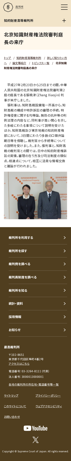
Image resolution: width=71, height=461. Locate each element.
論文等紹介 (19, 63)
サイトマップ (11, 395)
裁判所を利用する (21, 237)
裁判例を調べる (19, 263)
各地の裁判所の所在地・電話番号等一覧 (34, 384)
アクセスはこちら (19, 364)
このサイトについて (15, 406)
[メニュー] (64, 7)
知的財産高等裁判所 (28, 58)
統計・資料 (16, 303)
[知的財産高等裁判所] (64, 21)
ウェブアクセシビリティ (49, 406)
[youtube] (35, 428)
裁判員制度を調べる (23, 277)
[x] (36, 440)
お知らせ (15, 329)
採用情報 (15, 316)
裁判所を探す (18, 250)
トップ (7, 58)
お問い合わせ (12, 417)
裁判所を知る (18, 290)
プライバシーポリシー (48, 395)
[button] (62, 221)
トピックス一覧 (40, 63)
